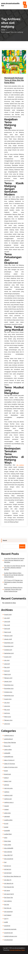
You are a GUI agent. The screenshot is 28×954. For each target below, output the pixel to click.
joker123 (6, 777)
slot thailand (7, 915)
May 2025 (7, 667)
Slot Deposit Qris (9, 887)
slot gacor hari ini (9, 894)
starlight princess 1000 (10, 936)
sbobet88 (7, 830)
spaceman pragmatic (10, 929)
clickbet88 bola (8, 756)
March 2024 (7, 716)
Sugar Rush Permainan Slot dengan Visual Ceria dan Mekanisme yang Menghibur (14, 560)
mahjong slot (8, 799)
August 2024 (8, 699)
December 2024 (8, 685)
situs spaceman (8, 859)
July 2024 (7, 702)
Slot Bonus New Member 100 (12, 876)
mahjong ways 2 (9, 802)
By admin (9, 73)
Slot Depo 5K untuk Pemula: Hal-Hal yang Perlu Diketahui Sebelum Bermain (14, 567)
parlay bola (7, 813)
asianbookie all (8, 739)
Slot (5, 862)
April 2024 (7, 713)
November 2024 (9, 688)
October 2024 (8, 692)
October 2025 (8, 649)
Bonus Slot (7, 746)
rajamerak (7, 816)
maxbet (6, 809)
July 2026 (7, 618)
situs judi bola (8, 851)
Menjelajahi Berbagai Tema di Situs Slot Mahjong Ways (14, 80)
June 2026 (7, 621)
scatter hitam (8, 834)
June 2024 (7, 706)
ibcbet (6, 770)
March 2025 (7, 674)
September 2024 (9, 695)
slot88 (6, 922)
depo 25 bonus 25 (9, 760)
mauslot (6, 806)
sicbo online (7, 844)
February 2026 (8, 635)
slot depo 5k (7, 880)
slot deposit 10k (8, 883)
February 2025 (8, 678)
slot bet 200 (7, 869)
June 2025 (7, 664)
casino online (8, 749)
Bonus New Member (10, 742)
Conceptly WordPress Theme (17, 950)
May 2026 (7, 625)
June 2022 (7, 723)
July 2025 (7, 660)
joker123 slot (7, 781)
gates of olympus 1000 (11, 767)
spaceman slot (8, 932)
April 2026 (7, 628)
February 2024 (8, 720)
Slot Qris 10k (7, 908)
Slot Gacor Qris (8, 897)
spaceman (7, 925)
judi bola (6, 785)
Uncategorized (17, 73)
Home (3, 29)
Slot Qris (6, 904)
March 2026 (7, 632)
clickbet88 (7, 753)
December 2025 (8, 642)
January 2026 (8, 639)
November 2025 (8, 646)
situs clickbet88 (8, 848)
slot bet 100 (7, 866)
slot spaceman (8, 911)
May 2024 (7, 709)
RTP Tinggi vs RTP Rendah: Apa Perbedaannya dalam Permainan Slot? (13, 582)
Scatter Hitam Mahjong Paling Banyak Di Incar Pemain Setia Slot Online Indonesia (13, 575)
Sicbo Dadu (7, 841)
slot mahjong (20, 465)
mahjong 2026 (8, 795)
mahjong (6, 792)
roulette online (8, 820)
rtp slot (6, 823)
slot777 (6, 918)
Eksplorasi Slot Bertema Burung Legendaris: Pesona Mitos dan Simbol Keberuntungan (13, 589)
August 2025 (7, 657)
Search (5, 540)
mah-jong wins (8, 788)
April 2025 (7, 671)
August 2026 (8, 614)
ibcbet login (7, 774)
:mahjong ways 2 (9, 735)
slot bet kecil (7, 873)
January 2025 (8, 681)
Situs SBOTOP (8, 855)
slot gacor (7, 890)
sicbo (5, 837)
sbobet (6, 827)
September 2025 (9, 653)
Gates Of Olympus (9, 763)
